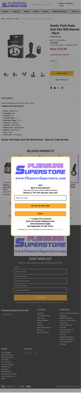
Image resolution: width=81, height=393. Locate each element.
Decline (40, 213)
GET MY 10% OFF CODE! (40, 206)
